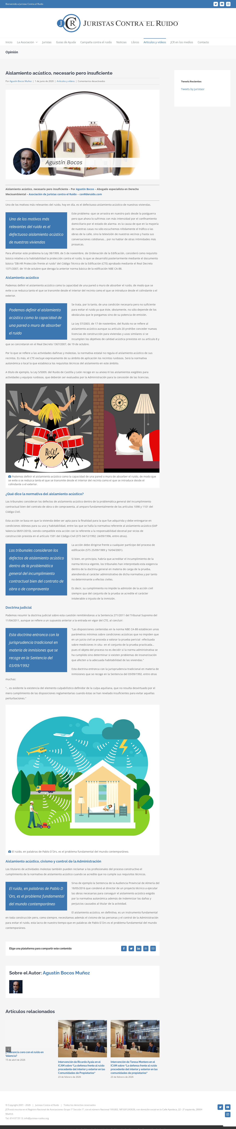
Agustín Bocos (85, 189)
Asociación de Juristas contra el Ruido (53, 194)
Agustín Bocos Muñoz (21, 81)
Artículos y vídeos (66, 81)
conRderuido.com (90, 194)
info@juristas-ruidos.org (36, 1118)
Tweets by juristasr (192, 89)
